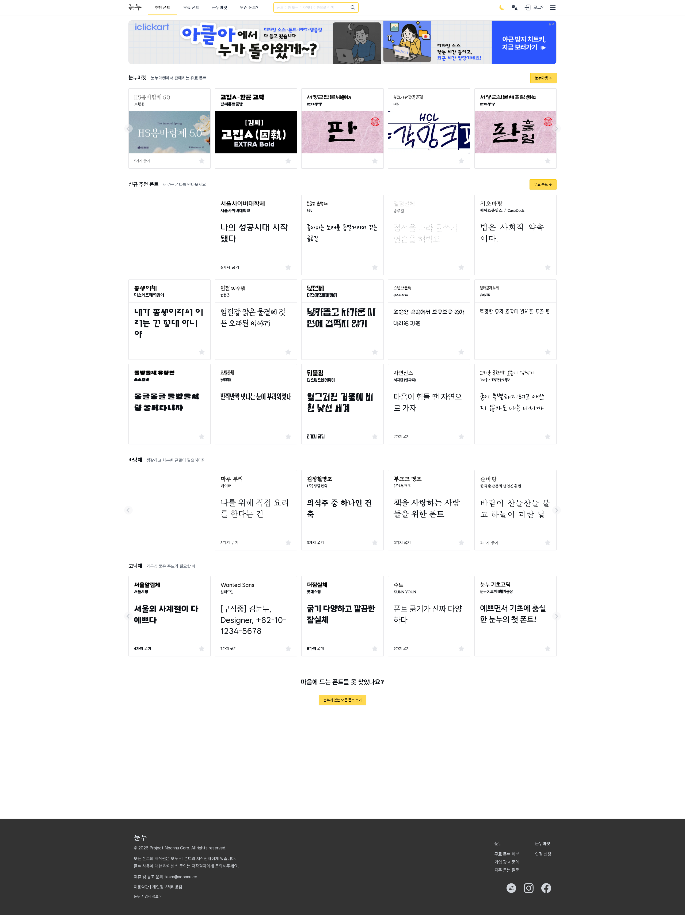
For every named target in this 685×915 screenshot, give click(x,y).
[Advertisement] (169, 228)
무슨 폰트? (249, 7)
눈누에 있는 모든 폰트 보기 (342, 700)
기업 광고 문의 (506, 862)
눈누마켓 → (543, 78)
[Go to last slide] (128, 128)
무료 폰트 (191, 7)
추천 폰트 (162, 7)
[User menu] (515, 7)
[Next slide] (556, 128)
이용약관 (141, 887)
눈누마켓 (219, 7)
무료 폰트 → (543, 184)
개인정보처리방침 (167, 887)
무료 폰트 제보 (506, 854)
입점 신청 (543, 854)
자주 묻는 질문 (506, 870)
